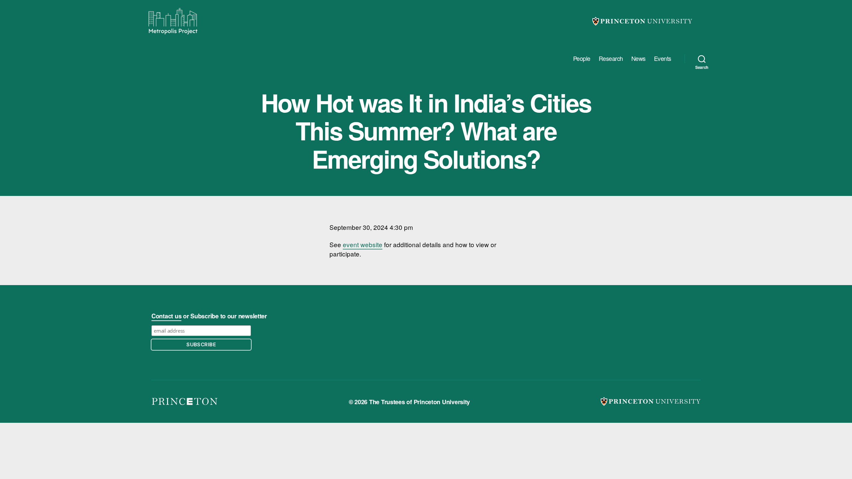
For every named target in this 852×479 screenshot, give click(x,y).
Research (611, 58)
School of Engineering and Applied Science (184, 402)
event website (362, 244)
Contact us (166, 316)
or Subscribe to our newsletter (209, 316)
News (638, 58)
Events (662, 58)
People (581, 58)
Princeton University (642, 21)
